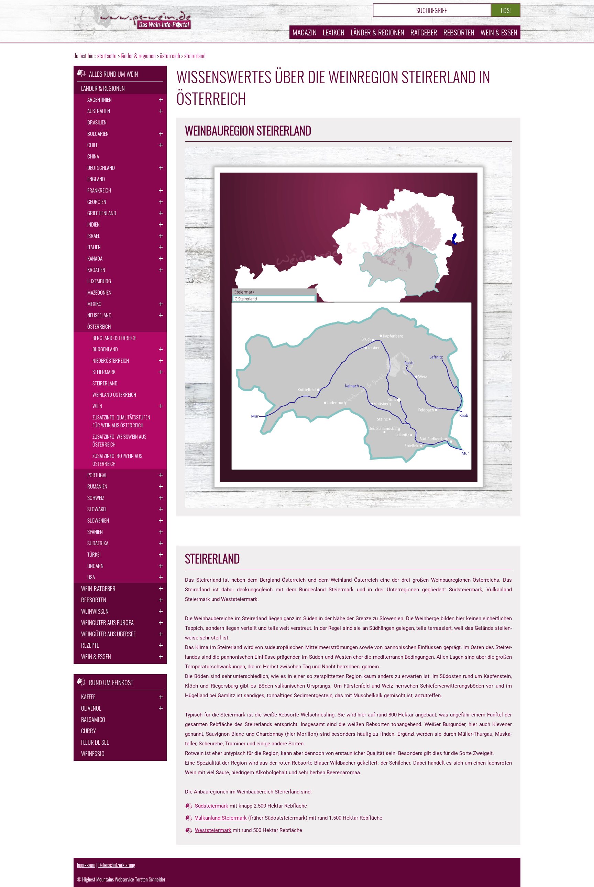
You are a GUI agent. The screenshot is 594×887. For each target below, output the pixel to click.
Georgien (96, 201)
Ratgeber (423, 32)
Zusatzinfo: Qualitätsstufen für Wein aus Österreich (121, 421)
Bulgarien (98, 133)
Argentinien (99, 99)
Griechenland (101, 213)
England (96, 179)
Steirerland (105, 383)
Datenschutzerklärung (116, 864)
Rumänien (97, 486)
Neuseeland (99, 315)
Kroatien (96, 269)
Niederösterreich (110, 360)
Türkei (93, 554)
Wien (97, 405)
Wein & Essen (499, 32)
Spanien (95, 531)
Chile (92, 145)
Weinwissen (95, 611)
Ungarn (95, 565)
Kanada (94, 258)
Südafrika (97, 543)
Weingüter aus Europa (107, 622)
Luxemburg (99, 281)
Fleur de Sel (95, 742)
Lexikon (333, 32)
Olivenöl (91, 708)
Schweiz (95, 497)
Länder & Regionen (377, 32)
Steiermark (104, 371)
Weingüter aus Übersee (108, 633)
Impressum (86, 864)
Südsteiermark (211, 806)
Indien (93, 224)
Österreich (99, 326)
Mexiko (94, 303)
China (93, 156)
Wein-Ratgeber (98, 588)
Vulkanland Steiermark (221, 818)
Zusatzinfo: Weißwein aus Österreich (119, 440)
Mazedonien (99, 292)
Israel (93, 235)
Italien (94, 247)
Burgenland (105, 349)
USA (91, 577)
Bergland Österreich (114, 337)
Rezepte (90, 645)
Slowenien (98, 520)
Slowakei (96, 509)
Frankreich (99, 190)
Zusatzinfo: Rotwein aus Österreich (117, 459)
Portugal (97, 475)
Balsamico (93, 719)
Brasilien (97, 122)
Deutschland (101, 167)
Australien (98, 110)
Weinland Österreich (114, 394)
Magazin (305, 32)
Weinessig (92, 753)
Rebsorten (458, 32)
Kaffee (88, 696)
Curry (88, 730)
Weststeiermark (213, 830)
